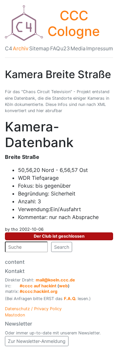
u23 (65, 48)
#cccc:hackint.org (38, 291)
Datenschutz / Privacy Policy (33, 308)
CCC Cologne (74, 23)
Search (61, 247)
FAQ (55, 48)
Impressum (99, 48)
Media (78, 48)
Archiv (21, 48)
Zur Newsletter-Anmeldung (37, 341)
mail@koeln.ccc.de (55, 280)
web (63, 285)
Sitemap (39, 48)
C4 (8, 48)
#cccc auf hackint (38, 285)
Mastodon (15, 314)
